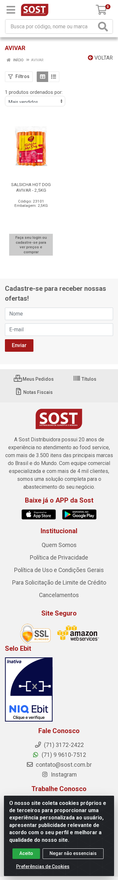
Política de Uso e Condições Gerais (59, 570)
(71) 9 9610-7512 (63, 755)
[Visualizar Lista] (53, 76)
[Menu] (11, 10)
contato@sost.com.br (63, 764)
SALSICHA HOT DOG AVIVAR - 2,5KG (31, 187)
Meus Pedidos (38, 379)
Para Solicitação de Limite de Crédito (59, 582)
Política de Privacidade (59, 557)
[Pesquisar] (104, 26)
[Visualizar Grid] (42, 76)
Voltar (103, 58)
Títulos (88, 379)
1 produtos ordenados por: (34, 92)
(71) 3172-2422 (63, 745)
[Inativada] (59, 689)
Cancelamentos (59, 595)
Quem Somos (59, 545)
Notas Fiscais (37, 392)
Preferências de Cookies (42, 866)
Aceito (26, 853)
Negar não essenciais (73, 853)
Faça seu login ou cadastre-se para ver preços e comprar (31, 244)
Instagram (63, 774)
